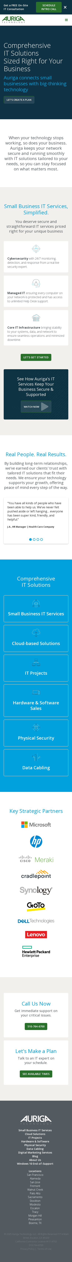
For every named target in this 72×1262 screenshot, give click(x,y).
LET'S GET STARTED (36, 357)
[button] (66, 20)
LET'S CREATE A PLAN (19, 99)
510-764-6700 (36, 1026)
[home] (12, 18)
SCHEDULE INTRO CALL (48, 7)
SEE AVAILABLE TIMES (36, 1074)
